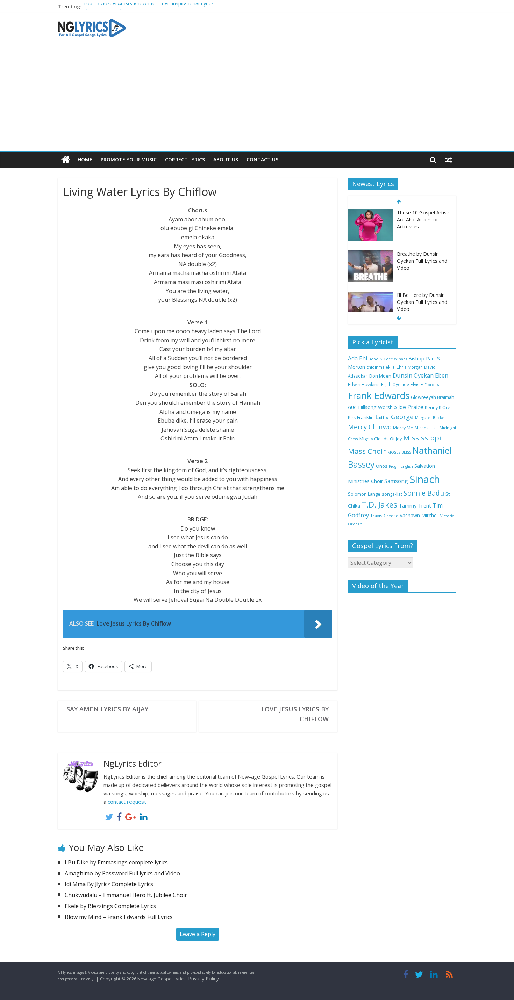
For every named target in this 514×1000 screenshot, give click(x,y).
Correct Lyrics (185, 159)
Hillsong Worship (377, 407)
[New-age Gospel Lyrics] (65, 159)
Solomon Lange (364, 494)
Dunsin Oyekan (413, 375)
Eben (441, 375)
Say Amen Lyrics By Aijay (107, 709)
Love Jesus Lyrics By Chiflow (295, 714)
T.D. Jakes (379, 504)
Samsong (396, 481)
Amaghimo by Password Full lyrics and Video (122, 873)
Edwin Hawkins (364, 384)
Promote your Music (129, 159)
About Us (225, 159)
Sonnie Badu (424, 493)
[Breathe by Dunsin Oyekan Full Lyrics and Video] (370, 213)
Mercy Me (403, 428)
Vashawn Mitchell (419, 515)
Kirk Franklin (361, 417)
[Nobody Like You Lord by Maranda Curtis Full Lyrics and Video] (370, 295)
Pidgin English (401, 466)
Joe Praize (410, 407)
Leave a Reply (197, 934)
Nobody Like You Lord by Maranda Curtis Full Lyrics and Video (422, 302)
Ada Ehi (357, 358)
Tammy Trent (415, 505)
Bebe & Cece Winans (388, 359)
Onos (381, 466)
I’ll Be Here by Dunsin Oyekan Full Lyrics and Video (422, 260)
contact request (127, 801)
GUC (352, 407)
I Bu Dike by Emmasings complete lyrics (116, 862)
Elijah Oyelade (395, 384)
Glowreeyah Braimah (432, 397)
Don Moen (380, 376)
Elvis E (417, 384)
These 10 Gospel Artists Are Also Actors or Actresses (143, 7)
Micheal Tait (426, 427)
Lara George (394, 416)
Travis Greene (384, 515)
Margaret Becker (430, 417)
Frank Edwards (378, 395)
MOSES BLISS (399, 452)
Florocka (432, 384)
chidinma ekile (380, 367)
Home (85, 159)
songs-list (392, 494)
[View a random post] (448, 159)
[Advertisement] (257, 98)
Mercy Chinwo (370, 426)
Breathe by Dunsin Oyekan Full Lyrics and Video (422, 219)
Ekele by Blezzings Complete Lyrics (110, 906)
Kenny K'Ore (437, 407)
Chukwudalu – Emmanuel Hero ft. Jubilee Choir (126, 895)
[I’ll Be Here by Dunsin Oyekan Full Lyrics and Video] (370, 254)
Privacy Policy (203, 978)
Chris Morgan (409, 367)
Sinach (424, 479)
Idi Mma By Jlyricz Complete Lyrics (109, 884)
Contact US (262, 159)
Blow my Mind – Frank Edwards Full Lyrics (119, 917)
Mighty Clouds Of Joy (380, 439)
